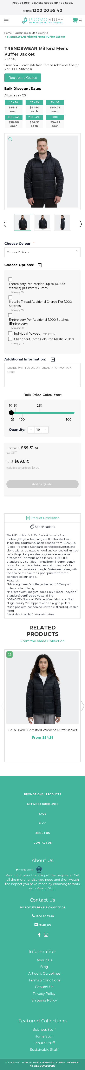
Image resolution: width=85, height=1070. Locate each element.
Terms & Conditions (44, 980)
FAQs (42, 813)
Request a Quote (22, 78)
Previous (4, 224)
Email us (44, 925)
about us (42, 833)
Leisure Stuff (44, 1043)
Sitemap (60, 1062)
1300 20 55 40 (47, 10)
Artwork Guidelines (42, 804)
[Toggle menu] (12, 20)
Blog (42, 823)
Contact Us (43, 842)
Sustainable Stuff (44, 1050)
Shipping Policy (44, 1000)
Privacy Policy (44, 994)
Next (81, 224)
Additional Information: (25, 359)
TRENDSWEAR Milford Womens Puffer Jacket (42, 730)
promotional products (42, 794)
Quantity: (17, 429)
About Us (44, 960)
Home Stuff (44, 1036)
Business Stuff (44, 1030)
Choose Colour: (19, 243)
